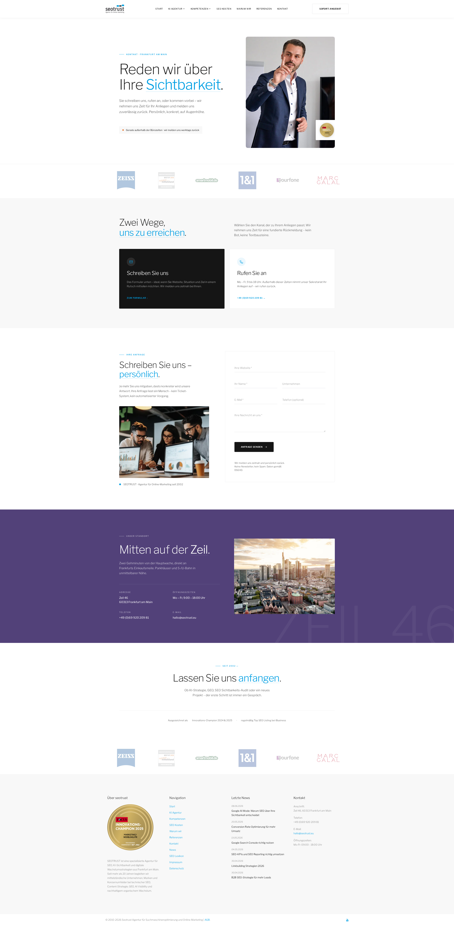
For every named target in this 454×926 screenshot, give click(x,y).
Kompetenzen (199, 8)
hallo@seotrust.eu (184, 617)
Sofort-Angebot (330, 8)
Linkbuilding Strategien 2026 (247, 865)
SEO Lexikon (176, 855)
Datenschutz (176, 868)
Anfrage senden (252, 447)
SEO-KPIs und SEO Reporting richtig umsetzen (257, 854)
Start (159, 8)
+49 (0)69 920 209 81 (134, 617)
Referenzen (264, 8)
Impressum (175, 862)
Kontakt (282, 8)
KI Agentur (175, 8)
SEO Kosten (224, 8)
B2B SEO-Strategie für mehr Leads (251, 877)
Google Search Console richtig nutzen (252, 842)
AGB (207, 919)
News (172, 849)
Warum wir (244, 8)
